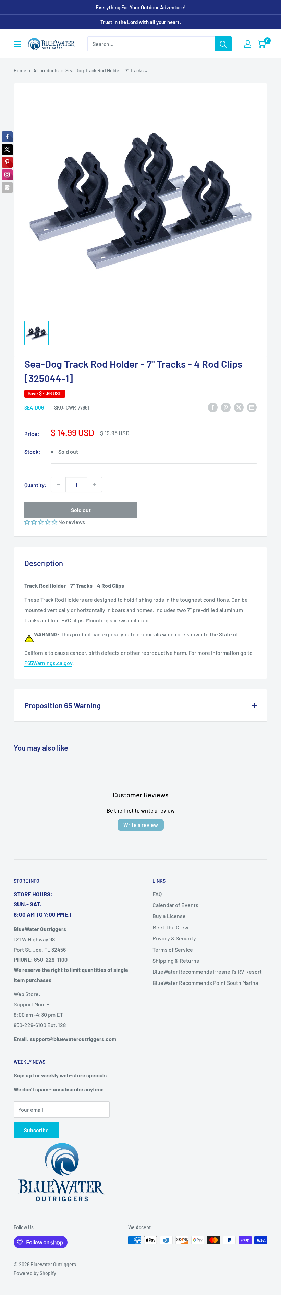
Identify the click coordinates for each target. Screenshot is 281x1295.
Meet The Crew (170, 927)
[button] (41, 521)
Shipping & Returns (175, 960)
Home (20, 70)
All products (46, 70)
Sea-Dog (34, 408)
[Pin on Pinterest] (226, 407)
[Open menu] (17, 44)
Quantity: (35, 484)
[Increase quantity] (94, 484)
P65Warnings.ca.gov (48, 663)
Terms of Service (172, 949)
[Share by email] (252, 407)
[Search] (223, 43)
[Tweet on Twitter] (239, 407)
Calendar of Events (175, 905)
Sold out (81, 509)
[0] (261, 44)
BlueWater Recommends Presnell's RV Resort (207, 971)
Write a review (140, 824)
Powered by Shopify (35, 1273)
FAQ (157, 894)
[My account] (247, 44)
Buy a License (169, 916)
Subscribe (36, 1130)
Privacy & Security (174, 938)
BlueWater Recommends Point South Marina (205, 982)
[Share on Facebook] (213, 407)
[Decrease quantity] (58, 484)
